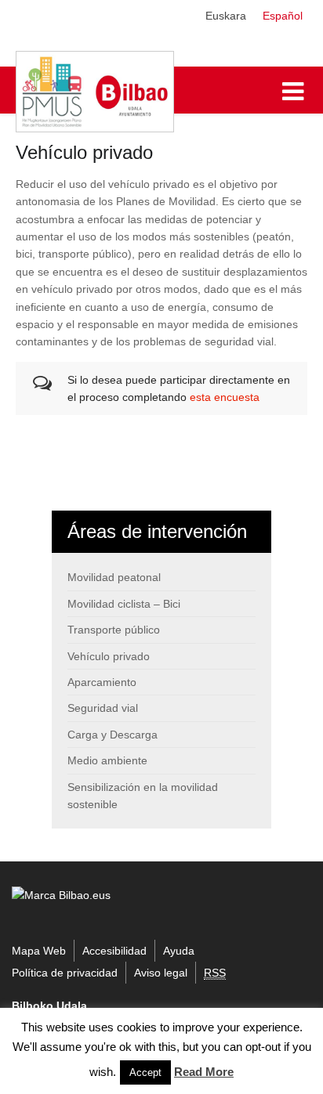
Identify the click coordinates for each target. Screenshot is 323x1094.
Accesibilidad (114, 951)
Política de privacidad (65, 973)
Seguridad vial (102, 708)
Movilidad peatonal (114, 577)
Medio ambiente (107, 760)
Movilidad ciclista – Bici (123, 604)
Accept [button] (145, 1072)
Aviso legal (160, 973)
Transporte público (113, 629)
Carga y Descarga (112, 734)
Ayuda (178, 951)
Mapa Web (39, 951)
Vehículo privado (108, 656)
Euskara (225, 15)
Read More (204, 1071)
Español (283, 15)
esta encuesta (224, 397)
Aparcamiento (101, 682)
